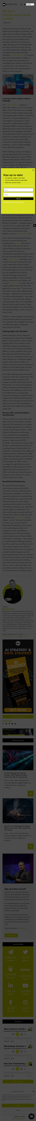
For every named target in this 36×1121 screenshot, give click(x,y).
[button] (33, 170)
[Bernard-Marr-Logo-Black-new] (10, 4)
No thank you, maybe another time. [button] (13, 202)
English (29, 4)
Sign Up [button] (18, 198)
